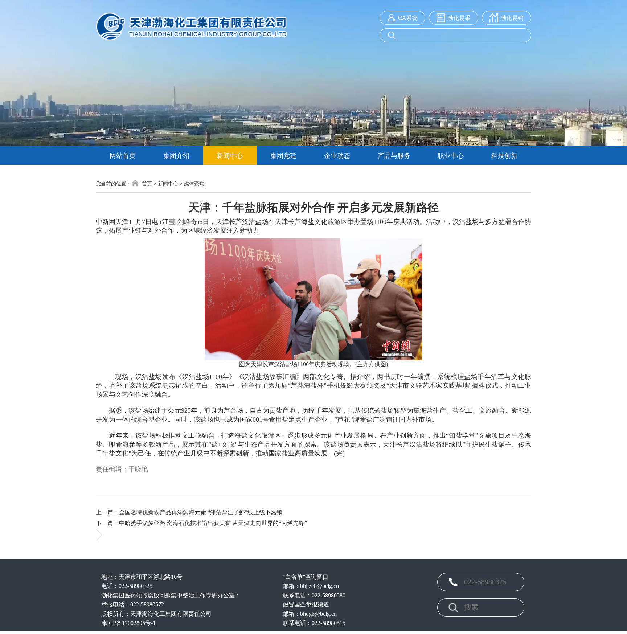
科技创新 (504, 155)
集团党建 (283, 155)
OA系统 (408, 18)
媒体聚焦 (194, 184)
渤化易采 (459, 18)
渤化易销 (512, 18)
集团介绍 (176, 155)
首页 (146, 184)
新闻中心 (230, 155)
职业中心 (451, 155)
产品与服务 (394, 155)
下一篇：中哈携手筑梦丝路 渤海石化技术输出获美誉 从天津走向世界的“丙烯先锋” (201, 523)
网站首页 (123, 155)
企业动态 (337, 155)
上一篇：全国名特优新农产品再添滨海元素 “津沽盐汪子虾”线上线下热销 (189, 512)
